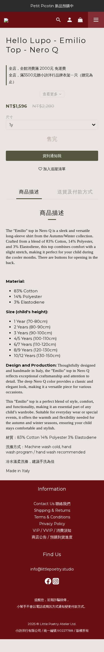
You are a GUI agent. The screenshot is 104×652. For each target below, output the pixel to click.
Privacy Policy (52, 523)
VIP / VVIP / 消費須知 (52, 530)
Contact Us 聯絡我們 (52, 503)
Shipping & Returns (52, 510)
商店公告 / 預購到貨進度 (52, 537)
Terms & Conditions (52, 517)
